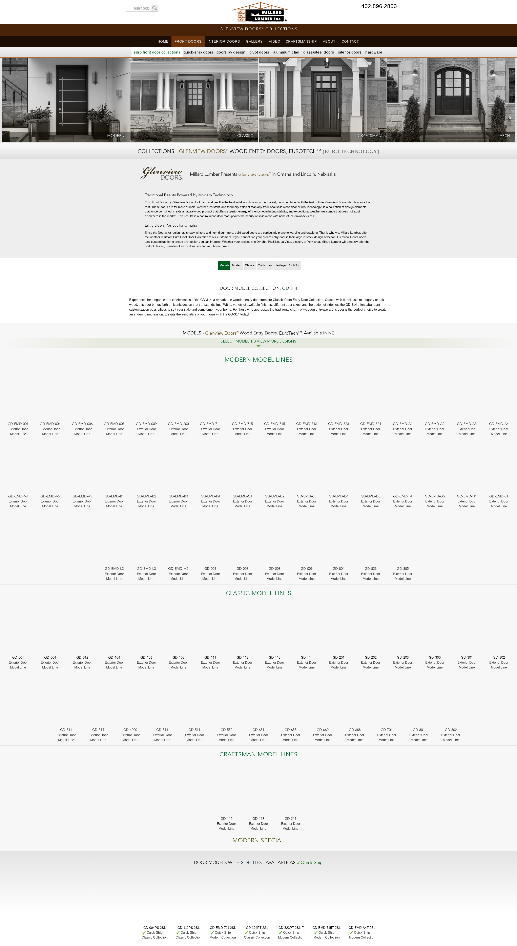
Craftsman (265, 265)
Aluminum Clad (286, 52)
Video (274, 41)
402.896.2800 (379, 6)
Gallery (254, 41)
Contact (350, 41)
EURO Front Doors (156, 52)
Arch (294, 265)
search (142, 8)
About (329, 41)
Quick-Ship (198, 52)
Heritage (280, 265)
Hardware (373, 52)
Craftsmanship (301, 41)
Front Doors (188, 41)
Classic (250, 265)
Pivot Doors (259, 52)
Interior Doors (224, 41)
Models (224, 265)
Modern (237, 265)
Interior (349, 52)
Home (163, 41)
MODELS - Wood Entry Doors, (242, 333)
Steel (318, 52)
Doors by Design (231, 52)
